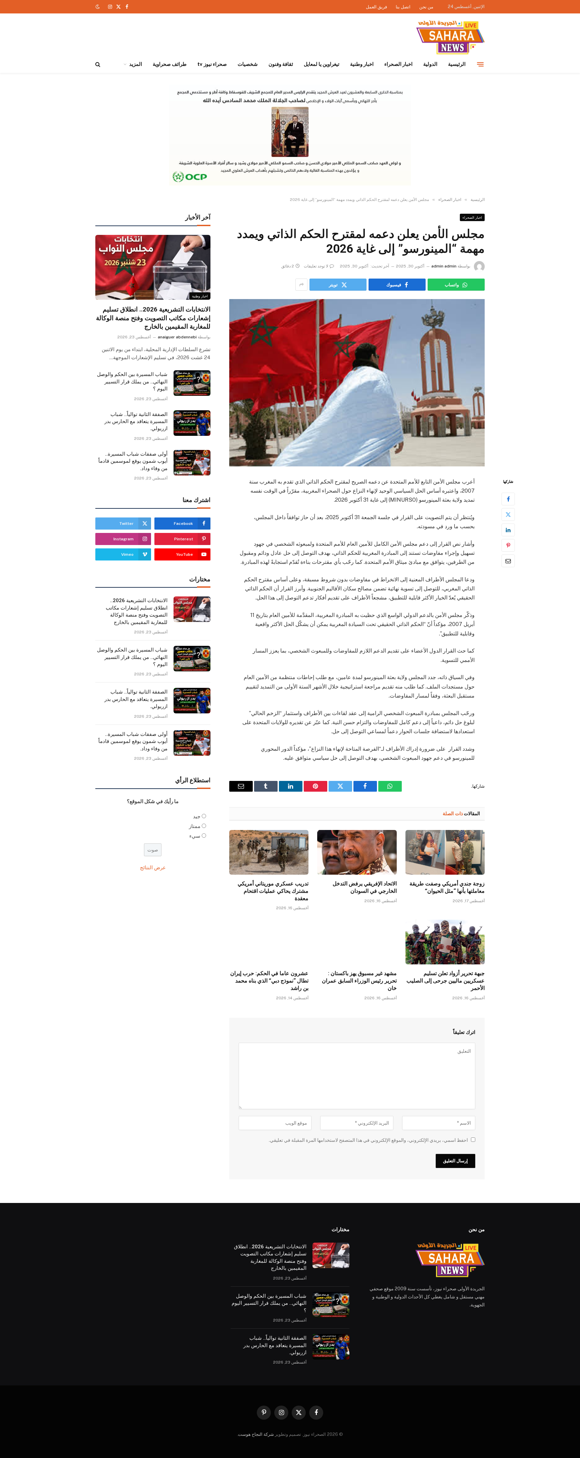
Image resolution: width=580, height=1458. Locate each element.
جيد (196, 816)
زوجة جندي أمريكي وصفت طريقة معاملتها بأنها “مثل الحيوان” (447, 887)
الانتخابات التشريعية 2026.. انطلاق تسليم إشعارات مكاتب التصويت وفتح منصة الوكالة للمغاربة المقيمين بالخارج (153, 318)
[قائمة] (480, 64)
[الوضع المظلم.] (98, 6)
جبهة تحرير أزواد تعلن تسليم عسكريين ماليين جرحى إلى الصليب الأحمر (445, 980)
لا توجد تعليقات (316, 266)
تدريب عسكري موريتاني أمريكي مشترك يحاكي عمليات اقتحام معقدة (273, 891)
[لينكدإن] (508, 530)
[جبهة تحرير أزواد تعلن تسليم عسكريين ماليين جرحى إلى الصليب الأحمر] (445, 942)
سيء (194, 836)
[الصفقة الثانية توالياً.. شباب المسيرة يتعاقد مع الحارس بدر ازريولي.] (192, 423)
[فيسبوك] (508, 499)
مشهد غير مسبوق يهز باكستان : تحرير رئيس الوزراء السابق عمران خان (359, 980)
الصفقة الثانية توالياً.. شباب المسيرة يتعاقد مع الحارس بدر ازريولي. (135, 421)
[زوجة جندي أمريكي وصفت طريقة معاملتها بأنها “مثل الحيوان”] (445, 852)
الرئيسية (457, 64)
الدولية (430, 64)
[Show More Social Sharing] (301, 285)
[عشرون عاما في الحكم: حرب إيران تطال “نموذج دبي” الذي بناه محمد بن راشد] (268, 942)
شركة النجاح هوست (256, 1434)
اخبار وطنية (362, 64)
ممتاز (194, 826)
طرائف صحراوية (170, 64)
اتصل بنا (403, 6)
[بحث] (98, 64)
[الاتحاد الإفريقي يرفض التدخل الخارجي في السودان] (356, 852)
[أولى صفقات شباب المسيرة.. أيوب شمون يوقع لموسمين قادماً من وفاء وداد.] (192, 462)
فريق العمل (376, 6)
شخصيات (248, 64)
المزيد (135, 64)
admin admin (443, 266)
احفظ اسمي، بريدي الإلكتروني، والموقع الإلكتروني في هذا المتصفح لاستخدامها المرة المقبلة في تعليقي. (368, 1140)
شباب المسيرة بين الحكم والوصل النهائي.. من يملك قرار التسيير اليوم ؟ (132, 381)
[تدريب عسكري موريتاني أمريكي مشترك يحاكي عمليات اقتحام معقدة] (268, 852)
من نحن (426, 6)
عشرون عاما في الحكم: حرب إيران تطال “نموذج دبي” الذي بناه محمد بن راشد (269, 980)
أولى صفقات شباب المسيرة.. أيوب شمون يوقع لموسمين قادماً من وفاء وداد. (132, 461)
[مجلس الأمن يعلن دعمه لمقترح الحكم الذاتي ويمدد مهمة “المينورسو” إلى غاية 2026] (357, 382)
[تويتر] (508, 514)
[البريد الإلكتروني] (508, 560)
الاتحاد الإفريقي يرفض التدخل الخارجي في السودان (364, 887)
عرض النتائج (153, 867)
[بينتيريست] (508, 545)
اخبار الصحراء (398, 64)
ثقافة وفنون (281, 64)
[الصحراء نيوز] (450, 38)
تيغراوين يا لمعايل (321, 64)
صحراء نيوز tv (212, 64)
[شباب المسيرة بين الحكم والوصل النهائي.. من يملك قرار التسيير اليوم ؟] (192, 383)
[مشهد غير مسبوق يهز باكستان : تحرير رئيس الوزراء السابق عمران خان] (356, 942)
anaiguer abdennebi (177, 337)
